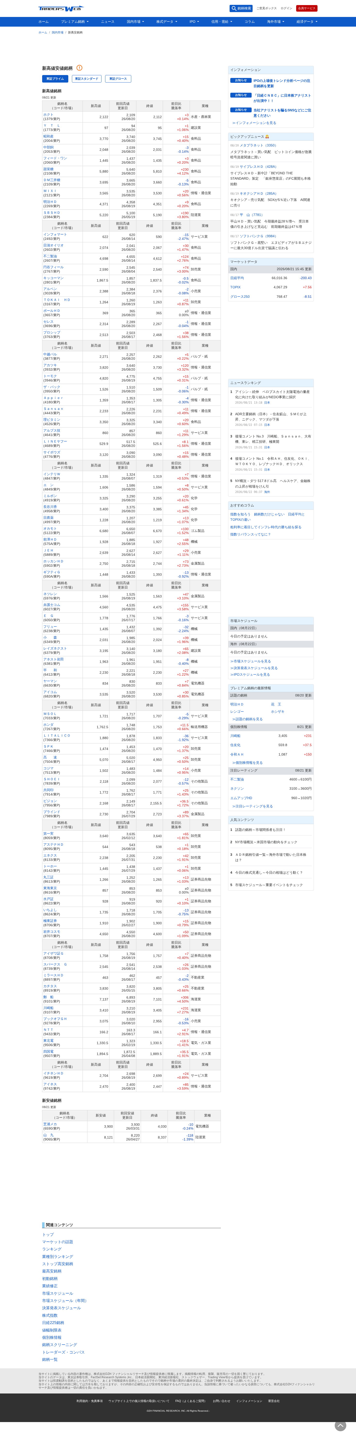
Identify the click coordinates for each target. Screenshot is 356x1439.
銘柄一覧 (50, 1359)
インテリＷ (51, 474)
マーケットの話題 (57, 1242)
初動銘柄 (50, 1279)
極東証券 (50, 921)
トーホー (50, 866)
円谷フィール (53, 267)
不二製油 (50, 256)
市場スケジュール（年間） (65, 1301)
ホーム (44, 21)
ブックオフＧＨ (55, 1019)
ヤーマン (50, 681)
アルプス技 (51, 430)
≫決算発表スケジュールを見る (254, 668)
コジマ (48, 768)
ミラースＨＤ (53, 975)
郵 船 (48, 997)
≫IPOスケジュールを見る (250, 674)
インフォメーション (249, 1401)
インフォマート (55, 234)
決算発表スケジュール (61, 1308)
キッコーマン (53, 278)
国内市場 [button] (134, 21)
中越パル (50, 354)
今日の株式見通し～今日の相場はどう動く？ (269, 872)
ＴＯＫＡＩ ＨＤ (56, 300)
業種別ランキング (57, 1257)
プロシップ (51, 332)
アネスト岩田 (53, 659)
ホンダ (48, 725)
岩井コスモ (51, 932)
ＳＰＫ (48, 746)
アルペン (50, 289)
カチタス (50, 986)
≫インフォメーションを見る (254, 123)
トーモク (50, 376)
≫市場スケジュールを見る (250, 661)
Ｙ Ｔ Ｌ (51, 125)
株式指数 (50, 1315)
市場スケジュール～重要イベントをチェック (269, 885)
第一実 (48, 833)
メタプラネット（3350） (259, 145)
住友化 (235, 745)
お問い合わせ (221, 1401)
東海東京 (50, 888)
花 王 (276, 704)
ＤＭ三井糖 (51, 180)
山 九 (48, 1135)
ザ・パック (51, 387)
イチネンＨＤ (53, 1073)
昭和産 (48, 136)
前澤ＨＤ (50, 539)
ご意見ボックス (266, 8)
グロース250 (240, 297)
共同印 (48, 790)
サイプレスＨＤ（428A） (259, 166)
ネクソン (237, 788)
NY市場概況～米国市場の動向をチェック (266, 842)
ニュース (108, 21)
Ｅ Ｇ (48, 616)
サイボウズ (51, 452)
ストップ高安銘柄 (57, 1264)
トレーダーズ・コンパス (63, 1352)
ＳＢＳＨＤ (51, 212)
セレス (48, 321)
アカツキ (50, 365)
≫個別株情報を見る (247, 763)
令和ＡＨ (237, 754)
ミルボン (50, 496)
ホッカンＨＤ (53, 561)
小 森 (50, 637)
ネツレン (50, 594)
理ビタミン (51, 419)
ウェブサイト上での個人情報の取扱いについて (139, 1401)
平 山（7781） (252, 215)
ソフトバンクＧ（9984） (259, 236)
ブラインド (51, 812)
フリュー (50, 626)
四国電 (48, 1051)
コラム (250, 21)
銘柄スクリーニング (59, 1345)
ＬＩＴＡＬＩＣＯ (56, 735)
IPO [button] (193, 21)
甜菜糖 (48, 169)
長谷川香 (50, 507)
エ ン (48, 485)
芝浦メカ (50, 1124)
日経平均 (237, 278)
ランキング (52, 1249)
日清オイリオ (53, 245)
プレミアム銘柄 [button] (73, 21)
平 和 (50, 670)
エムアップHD (241, 798)
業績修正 (50, 1286)
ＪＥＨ (48, 550)
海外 (267, 492)
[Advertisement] (178, 49)
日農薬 (48, 518)
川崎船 (48, 1008)
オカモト (50, 528)
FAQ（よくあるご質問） (191, 1401)
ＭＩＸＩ (50, 191)
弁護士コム (51, 605)
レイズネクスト (55, 648)
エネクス (50, 855)
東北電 (48, 1040)
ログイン (286, 8)
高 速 (50, 757)
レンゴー (237, 711)
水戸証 (48, 899)
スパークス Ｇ (55, 964)
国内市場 (57, 32)
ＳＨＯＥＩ (51, 779)
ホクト (48, 114)
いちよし (50, 910)
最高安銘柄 (52, 1271)
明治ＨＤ (50, 202)
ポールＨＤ (51, 311)
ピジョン (50, 801)
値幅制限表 (52, 1330)
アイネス (50, 1084)
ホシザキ (278, 711)
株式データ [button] (165, 21)
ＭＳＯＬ (50, 714)
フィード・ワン (55, 158)
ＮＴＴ (48, 1030)
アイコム (50, 692)
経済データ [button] (306, 21)
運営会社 (274, 1401)
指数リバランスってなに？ (250, 534)
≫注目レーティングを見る (252, 806)
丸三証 (48, 877)
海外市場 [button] (274, 21)
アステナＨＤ (53, 844)
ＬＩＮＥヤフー (55, 441)
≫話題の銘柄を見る (247, 719)
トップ (48, 1234)
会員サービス (307, 8)
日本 (267, 402)
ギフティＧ (51, 572)
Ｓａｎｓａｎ (53, 409)
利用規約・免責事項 (90, 1401)
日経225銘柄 (53, 1323)
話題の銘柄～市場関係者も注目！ (260, 830)
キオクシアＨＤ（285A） (259, 193)
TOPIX (235, 287)
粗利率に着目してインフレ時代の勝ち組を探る (266, 527)
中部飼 (48, 147)
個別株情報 (52, 1337)
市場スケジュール (57, 1293)
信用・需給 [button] (220, 21)
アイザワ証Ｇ (53, 953)
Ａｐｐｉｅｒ (53, 398)
